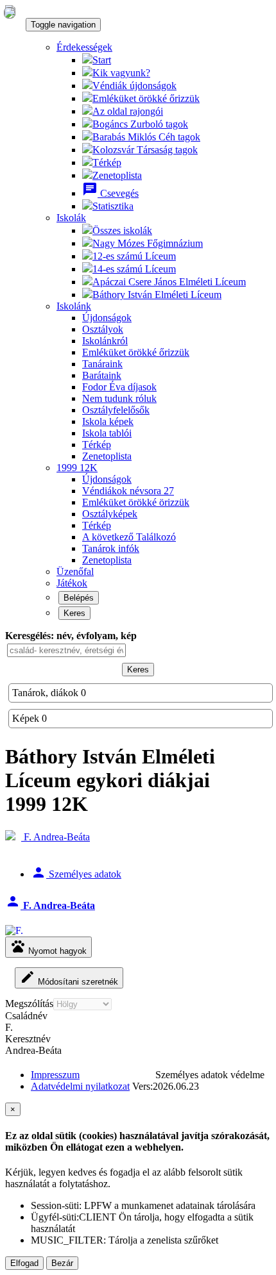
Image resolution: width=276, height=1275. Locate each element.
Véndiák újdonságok (134, 85)
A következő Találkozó (129, 536)
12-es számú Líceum (134, 256)
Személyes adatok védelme (209, 1074)
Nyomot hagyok (48, 947)
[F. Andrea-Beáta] (14, 931)
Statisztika (113, 206)
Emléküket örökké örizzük (135, 502)
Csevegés (110, 193)
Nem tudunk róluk (119, 398)
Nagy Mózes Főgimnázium (147, 243)
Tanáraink (102, 363)
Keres (74, 613)
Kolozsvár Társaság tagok (145, 149)
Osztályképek (109, 513)
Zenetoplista (117, 175)
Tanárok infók (110, 548)
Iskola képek (108, 421)
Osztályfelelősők (116, 409)
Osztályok (102, 329)
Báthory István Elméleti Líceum (156, 294)
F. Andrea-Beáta (55, 836)
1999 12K (77, 467)
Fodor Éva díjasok (119, 386)
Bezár (62, 1263)
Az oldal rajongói (127, 111)
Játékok (71, 583)
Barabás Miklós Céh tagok (146, 136)
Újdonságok (107, 317)
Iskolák (71, 217)
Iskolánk (73, 306)
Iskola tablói (107, 433)
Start (101, 59)
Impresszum (55, 1074)
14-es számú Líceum (134, 268)
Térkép (106, 162)
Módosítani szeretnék (69, 978)
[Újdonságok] (9, 12)
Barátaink (101, 375)
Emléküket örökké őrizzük (146, 98)
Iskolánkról (105, 340)
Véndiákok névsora (128, 490)
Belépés (79, 598)
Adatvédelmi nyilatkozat (80, 1086)
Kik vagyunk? (121, 72)
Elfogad (24, 1263)
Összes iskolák (122, 230)
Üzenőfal (75, 571)
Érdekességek (84, 47)
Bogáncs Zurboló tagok (140, 124)
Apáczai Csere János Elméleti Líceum (169, 281)
